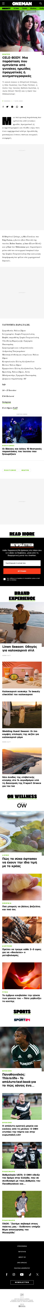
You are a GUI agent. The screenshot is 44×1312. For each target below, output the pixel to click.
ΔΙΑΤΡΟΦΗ (7, 946)
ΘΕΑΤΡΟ (6, 54)
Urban (16, 8)
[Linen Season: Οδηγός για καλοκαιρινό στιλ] (22, 624)
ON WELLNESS (22, 797)
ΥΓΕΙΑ (5, 992)
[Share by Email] (22, 107)
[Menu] (3, 3)
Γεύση (24, 8)
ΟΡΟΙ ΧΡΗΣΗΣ (22, 1263)
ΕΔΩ (15, 407)
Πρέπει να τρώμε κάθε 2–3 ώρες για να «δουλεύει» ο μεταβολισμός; (21, 952)
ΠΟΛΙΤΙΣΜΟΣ (8, 445)
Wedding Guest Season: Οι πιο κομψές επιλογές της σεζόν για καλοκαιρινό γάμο (20, 734)
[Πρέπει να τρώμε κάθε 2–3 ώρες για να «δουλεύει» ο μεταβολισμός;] (22, 930)
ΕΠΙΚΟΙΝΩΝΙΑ (22, 1246)
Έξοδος (33, 8)
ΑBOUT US (22, 1257)
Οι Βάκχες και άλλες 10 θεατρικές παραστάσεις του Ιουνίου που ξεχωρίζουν (22, 451)
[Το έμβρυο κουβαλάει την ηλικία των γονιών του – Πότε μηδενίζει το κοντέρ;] (22, 975)
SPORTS (22, 1012)
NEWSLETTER (22, 1282)
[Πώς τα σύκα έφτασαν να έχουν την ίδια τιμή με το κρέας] (22, 833)
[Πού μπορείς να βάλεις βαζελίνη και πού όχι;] (22, 887)
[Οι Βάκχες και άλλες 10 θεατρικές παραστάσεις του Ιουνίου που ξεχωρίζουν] (22, 430)
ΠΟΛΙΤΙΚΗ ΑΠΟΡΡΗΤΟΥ (22, 1268)
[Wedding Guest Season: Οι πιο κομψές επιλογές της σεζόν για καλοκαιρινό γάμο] (22, 715)
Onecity (6, 8)
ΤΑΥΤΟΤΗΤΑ (22, 1252)
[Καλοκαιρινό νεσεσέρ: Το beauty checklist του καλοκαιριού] (22, 675)
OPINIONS (7, 1071)
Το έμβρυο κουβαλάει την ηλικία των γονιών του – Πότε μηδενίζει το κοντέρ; (21, 998)
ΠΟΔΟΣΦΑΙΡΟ (8, 1171)
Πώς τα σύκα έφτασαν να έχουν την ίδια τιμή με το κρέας (19, 862)
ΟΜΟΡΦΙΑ (6, 903)
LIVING (5, 855)
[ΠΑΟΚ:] (22, 1204)
